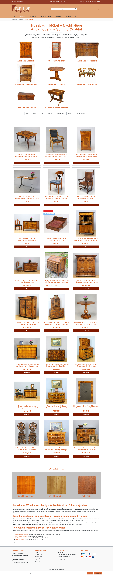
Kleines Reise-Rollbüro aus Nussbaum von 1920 (56, 239)
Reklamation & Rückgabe (64, 556)
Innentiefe (50, 113)
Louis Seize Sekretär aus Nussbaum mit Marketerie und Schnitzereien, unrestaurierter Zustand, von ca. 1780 (56, 281)
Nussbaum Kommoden (87, 61)
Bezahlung (37, 558)
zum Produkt (27, 163)
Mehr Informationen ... (47, 573)
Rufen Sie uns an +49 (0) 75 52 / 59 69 (89, 1)
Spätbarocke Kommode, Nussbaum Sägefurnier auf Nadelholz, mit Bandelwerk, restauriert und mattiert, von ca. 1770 (85, 449)
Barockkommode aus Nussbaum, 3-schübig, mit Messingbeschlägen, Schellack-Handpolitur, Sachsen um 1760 (56, 449)
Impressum (60, 552)
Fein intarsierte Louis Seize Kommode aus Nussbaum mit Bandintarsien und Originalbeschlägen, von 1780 (56, 407)
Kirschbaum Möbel (25, 496)
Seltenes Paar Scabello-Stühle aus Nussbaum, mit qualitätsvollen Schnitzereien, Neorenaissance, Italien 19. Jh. (27, 449)
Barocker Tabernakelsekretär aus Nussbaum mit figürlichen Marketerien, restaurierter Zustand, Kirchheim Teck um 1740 (86, 365)
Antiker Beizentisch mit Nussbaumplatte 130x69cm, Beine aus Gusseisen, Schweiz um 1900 (27, 197)
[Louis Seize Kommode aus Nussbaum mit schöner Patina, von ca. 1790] (27, 223)
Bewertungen (38, 561)
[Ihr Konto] (97, 9)
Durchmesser (60, 113)
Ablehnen (90, 573)
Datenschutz (61, 558)
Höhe (27, 113)
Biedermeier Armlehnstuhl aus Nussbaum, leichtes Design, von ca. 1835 (56, 155)
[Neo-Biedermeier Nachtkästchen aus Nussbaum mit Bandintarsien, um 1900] (86, 140)
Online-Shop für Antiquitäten (46, 542)
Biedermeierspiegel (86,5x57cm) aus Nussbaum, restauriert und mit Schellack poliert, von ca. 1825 (86, 407)
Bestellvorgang (38, 556)
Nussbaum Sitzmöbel (87, 84)
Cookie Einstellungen (63, 559)
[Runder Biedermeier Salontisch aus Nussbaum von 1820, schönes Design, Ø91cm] (86, 307)
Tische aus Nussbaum (20, 537)
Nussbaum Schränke (26, 61)
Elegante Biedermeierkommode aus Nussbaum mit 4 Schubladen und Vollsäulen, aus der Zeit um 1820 (27, 365)
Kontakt (36, 552)
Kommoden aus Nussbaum (21, 534)
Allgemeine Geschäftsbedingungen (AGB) (67, 554)
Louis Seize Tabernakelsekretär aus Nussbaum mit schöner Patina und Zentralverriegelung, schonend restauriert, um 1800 (56, 323)
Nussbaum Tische (56, 84)
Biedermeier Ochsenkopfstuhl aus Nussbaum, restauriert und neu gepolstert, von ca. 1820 (56, 197)
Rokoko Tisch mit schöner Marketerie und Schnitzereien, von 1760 (27, 155)
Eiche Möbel (87, 496)
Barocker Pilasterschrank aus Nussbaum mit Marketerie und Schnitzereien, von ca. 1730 (86, 281)
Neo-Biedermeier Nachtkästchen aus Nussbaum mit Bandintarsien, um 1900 (86, 155)
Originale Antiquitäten (19, 1)
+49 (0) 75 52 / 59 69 (18, 553)
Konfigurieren (98, 573)
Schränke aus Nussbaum (21, 536)
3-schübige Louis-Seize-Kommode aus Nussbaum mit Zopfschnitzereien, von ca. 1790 (27, 281)
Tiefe (42, 113)
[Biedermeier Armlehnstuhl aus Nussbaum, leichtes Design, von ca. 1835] (56, 140)
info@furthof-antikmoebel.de (20, 555)
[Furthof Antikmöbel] (21, 9)
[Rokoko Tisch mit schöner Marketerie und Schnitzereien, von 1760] (27, 140)
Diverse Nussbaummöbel (56, 108)
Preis (69, 113)
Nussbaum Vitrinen (56, 61)
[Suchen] (75, 9)
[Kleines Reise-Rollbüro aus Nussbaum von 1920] (56, 223)
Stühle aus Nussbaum (20, 539)
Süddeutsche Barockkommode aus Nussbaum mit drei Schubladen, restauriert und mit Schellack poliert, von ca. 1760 (56, 365)
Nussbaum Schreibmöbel (26, 84)
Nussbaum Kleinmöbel (26, 108)
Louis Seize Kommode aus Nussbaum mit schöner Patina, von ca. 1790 (27, 239)
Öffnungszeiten (38, 554)
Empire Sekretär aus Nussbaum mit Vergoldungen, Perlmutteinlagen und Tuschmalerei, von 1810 (85, 239)
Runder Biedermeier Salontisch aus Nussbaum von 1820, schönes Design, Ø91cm (86, 323)
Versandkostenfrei (82, 113)
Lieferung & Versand (39, 559)
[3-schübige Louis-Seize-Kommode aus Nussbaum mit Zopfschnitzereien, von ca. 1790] (27, 265)
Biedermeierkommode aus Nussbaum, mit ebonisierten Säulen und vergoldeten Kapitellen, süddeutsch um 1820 (27, 407)
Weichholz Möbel (56, 496)
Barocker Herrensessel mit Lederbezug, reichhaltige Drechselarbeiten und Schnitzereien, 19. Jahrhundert (86, 197)
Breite (34, 113)
